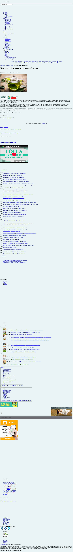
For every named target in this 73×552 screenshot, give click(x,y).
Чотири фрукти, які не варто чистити (10, 218)
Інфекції (6, 43)
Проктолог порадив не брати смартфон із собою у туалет (22, 359)
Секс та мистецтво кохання (10, 57)
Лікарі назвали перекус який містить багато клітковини (13, 253)
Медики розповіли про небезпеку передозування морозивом (14, 173)
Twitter (4, 282)
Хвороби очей (6, 372)
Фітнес (6, 34)
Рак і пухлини (7, 39)
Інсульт (36, 62)
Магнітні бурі (35, 61)
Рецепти (6, 15)
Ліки (4, 30)
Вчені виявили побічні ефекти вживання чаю (19, 364)
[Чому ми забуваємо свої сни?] (36, 411)
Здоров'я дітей (5, 520)
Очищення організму (46, 61)
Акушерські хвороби (7, 369)
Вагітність (7, 22)
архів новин (3, 255)
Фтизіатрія (5, 381)
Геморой (6, 46)
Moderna (12, 486)
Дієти (6, 14)
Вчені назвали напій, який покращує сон (11, 206)
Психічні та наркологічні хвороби (9, 379)
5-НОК (4, 389)
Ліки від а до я (14, 61)
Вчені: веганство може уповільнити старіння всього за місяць (15, 260)
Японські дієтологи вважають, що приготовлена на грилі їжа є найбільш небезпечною (19, 233)
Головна (1, 65)
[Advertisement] (3, 270)
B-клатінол (5, 393)
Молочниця (59, 61)
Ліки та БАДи (7, 40)
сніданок (5, 494)
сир (3, 490)
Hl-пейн (4, 396)
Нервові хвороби (6, 377)
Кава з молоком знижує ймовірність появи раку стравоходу (14, 251)
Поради (32, 62)
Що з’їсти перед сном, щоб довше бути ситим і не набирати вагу (15, 189)
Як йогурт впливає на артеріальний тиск (11, 239)
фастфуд (4, 488)
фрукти (13, 488)
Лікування (5, 37)
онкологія (12, 117)
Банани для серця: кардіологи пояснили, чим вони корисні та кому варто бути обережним (20, 185)
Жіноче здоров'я (8, 21)
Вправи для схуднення (9, 33)
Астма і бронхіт (8, 45)
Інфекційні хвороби (7, 374)
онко (4, 491)
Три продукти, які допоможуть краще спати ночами (13, 237)
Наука (6, 55)
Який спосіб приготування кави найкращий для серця (13, 220)
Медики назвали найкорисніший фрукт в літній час (13, 249)
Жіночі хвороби (6, 373)
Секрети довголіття (9, 49)
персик (7, 491)
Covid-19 (56, 62)
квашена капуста (11, 483)
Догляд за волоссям (9, 29)
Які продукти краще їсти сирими (9, 247)
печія (4, 486)
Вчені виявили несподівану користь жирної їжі (12, 212)
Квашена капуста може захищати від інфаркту (12, 261)
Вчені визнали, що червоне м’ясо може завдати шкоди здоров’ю (15, 243)
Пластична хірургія (9, 24)
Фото (6, 53)
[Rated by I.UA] (5, 534)
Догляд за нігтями (8, 27)
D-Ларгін (5, 395)
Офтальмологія (8, 41)
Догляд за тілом (8, 26)
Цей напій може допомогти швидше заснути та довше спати (14, 179)
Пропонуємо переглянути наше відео (8, 142)
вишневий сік (5, 492)
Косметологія (7, 23)
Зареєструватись (7, 500)
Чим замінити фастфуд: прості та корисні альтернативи (13, 198)
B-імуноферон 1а (6, 392)
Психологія (7, 52)
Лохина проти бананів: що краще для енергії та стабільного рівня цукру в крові (18, 245)
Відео (6, 54)
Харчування (5, 13)
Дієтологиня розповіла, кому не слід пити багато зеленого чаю (15, 210)
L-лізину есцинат (6, 397)
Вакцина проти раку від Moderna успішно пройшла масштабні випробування (26, 361)
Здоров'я (4, 18)
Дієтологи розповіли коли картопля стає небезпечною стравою (15, 226)
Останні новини (3, 170)
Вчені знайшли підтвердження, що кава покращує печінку (14, 191)
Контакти (4, 542)
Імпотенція (7, 47)
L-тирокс (5, 398)
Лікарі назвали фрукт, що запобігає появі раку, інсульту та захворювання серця (18, 183)
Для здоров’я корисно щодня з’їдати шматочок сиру (13, 196)
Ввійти (1, 500)
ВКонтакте (5, 284)
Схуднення (5, 32)
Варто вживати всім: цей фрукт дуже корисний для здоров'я (14, 241)
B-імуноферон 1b (6, 391)
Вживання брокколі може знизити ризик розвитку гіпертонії (14, 214)
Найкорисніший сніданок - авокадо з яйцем (11, 231)
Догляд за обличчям (9, 28)
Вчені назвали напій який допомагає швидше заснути (13, 187)
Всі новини (5, 12)
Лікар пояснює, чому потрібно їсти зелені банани (12, 175)
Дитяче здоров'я (8, 20)
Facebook (4, 283)
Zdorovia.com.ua (3, 544)
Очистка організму (8, 16)
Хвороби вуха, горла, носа (8, 376)
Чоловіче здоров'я (8, 19)
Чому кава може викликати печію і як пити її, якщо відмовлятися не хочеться (18, 193)
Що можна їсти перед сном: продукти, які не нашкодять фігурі (15, 229)
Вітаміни (6, 17)
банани (12, 482)
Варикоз (48, 62)
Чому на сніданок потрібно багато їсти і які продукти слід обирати (16, 181)
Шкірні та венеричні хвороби (8, 375)
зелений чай (5, 117)
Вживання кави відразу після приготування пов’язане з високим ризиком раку (18, 222)
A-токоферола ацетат (7, 390)
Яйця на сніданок (6, 482)
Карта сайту (5, 541)
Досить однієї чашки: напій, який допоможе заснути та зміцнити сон (16, 200)
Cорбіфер (5, 394)
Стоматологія (7, 42)
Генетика (7, 56)
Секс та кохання (6, 522)
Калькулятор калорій (9, 59)
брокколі (7, 490)
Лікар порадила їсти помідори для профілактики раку (13, 177)
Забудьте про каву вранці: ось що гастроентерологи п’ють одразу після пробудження (19, 202)
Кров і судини (7, 44)
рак (9, 117)
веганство (5, 483)
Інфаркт (40, 62)
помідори (9, 484)
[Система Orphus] (44, 123)
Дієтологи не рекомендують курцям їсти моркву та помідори (14, 235)
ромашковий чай (12, 491)
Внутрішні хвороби (7, 371)
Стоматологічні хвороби (8, 380)
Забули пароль (14, 500)
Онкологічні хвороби (7, 378)
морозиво (11, 492)
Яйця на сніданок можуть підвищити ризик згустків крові (14, 208)
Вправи (52, 62)
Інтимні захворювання (9, 58)
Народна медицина (6, 48)
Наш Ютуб (5, 281)
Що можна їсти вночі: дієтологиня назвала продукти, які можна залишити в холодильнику (20, 204)
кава (13, 485)
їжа (8, 489)
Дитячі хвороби (6, 370)
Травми (6, 38)
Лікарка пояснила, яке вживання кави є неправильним (13, 216)
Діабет (44, 62)
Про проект (5, 540)
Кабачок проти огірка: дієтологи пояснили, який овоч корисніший (16, 224)
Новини (6, 51)
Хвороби (4, 31)
